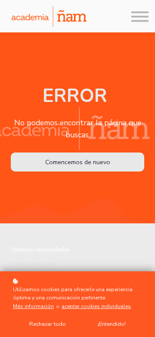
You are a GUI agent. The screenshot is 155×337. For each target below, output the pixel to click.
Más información (33, 306)
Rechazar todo (47, 324)
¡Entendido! (112, 324)
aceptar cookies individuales (96, 306)
